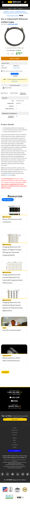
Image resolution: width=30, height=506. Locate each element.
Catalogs (14, 447)
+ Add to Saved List (14, 73)
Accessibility (14, 461)
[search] (15, 5)
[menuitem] (3, 2)
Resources (23, 93)
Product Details (14, 93)
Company (15, 427)
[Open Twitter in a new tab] (7, 474)
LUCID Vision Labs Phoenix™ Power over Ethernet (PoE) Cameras (15, 12)
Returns (14, 440)
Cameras (12, 11)
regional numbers (16, 394)
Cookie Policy (13, 459)
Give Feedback (15, 444)
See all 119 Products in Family (13, 15)
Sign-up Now (15, 419)
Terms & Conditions (21, 459)
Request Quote (16, 67)
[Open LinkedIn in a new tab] (17, 474)
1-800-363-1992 (13, 392)
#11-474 (8, 175)
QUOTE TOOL (13, 406)
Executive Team (15, 430)
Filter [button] (5, 200)
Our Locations (14, 432)
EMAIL (15, 401)
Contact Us (20, 8)
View (17, 116)
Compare (15, 76)
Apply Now (14, 450)
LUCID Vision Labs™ (13, 24)
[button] (21, 15)
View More (5, 372)
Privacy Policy (7, 459)
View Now (14, 219)
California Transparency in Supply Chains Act (14, 464)
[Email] (20, 15)
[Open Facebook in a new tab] (2, 474)
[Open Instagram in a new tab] (22, 474)
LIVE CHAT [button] (16, 397)
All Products (6, 11)
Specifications (4, 93)
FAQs (15, 442)
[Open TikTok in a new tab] (27, 474)
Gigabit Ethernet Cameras (20, 11)
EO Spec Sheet (7, 87)
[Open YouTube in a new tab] (12, 474)
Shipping (14, 437)
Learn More (15, 81)
